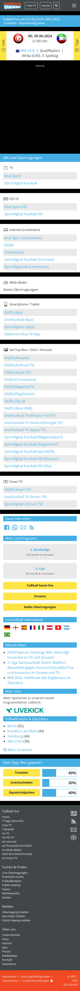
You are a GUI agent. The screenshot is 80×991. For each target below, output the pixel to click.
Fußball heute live (40, 585)
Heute (45, 5)
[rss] (73, 823)
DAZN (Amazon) (16, 358)
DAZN (8, 245)
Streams (40, 596)
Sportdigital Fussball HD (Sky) (27, 466)
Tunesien (21, 772)
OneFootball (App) (18, 319)
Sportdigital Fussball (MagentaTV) (31, 444)
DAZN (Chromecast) (20, 379)
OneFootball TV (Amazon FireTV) (30, 415)
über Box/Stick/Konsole (17, 854)
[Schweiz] (58, 628)
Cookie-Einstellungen (35, 981)
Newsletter (9, 964)
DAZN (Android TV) (19, 365)
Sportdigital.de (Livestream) (26, 266)
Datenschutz (10, 981)
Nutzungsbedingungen (35, 976)
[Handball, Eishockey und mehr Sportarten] (24, 710)
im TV (5, 833)
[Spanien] (24, 628)
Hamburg (15, 736)
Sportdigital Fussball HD (23, 214)
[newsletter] (73, 831)
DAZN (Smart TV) (17, 489)
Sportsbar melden (13, 916)
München (15, 741)
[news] (73, 815)
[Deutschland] (7, 628)
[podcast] (73, 839)
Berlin (12, 726)
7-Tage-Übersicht (12, 821)
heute (6, 817)
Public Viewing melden (16, 920)
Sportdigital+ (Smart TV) (23, 504)
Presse (6, 951)
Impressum (9, 976)
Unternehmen (11, 935)
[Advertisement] (40, 108)
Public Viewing (11, 885)
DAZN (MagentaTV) (19, 386)
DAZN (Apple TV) (17, 372)
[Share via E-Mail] (23, 528)
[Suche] (56, 5)
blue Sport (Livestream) (23, 238)
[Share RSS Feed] (31, 528)
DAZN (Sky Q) (14, 401)
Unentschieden (21, 782)
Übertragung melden (15, 912)
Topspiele (8, 829)
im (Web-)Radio (12, 850)
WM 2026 (27, 50)
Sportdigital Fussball (20, 183)
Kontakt (7, 960)
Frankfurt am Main (22, 731)
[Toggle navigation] (74, 5)
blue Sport (12, 176)
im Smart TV (9, 858)
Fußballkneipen (12, 881)
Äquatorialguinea (21, 792)
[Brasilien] (7, 635)
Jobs (4, 947)
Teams (6, 889)
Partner (7, 943)
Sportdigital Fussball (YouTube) (29, 259)
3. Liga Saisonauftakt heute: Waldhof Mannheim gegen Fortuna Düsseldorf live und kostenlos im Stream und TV (40, 667)
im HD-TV (8, 837)
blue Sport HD (15, 206)
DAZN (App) (13, 312)
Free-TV (31, 5)
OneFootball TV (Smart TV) (25, 496)
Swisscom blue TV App (22, 334)
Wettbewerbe (10, 893)
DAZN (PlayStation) (19, 394)
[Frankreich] (33, 628)
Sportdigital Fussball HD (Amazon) (31, 458)
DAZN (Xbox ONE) (18, 408)
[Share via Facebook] (6, 528)
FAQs (5, 939)
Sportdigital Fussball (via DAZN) (29, 451)
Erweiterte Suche (12, 877)
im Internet (9, 841)
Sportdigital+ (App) (19, 326)
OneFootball (14, 252)
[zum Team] (17, 38)
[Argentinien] (67, 628)
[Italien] (41, 628)
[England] (16, 628)
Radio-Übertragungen (40, 607)
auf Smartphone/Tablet (17, 845)
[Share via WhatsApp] (15, 528)
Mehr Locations (19, 749)
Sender (6, 897)
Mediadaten (9, 956)
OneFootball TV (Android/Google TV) (33, 422)
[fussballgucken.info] (12, 5)
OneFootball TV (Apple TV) (25, 430)
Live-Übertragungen (15, 873)
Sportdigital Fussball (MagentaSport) (33, 437)
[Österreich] (49, 628)
